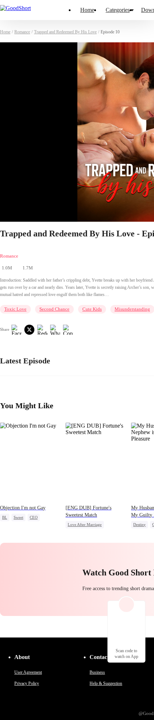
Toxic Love (15, 309)
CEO (34, 517)
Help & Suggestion (106, 683)
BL (4, 517)
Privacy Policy (26, 683)
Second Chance (54, 309)
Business (97, 672)
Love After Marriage (85, 524)
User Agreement (28, 672)
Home (87, 10)
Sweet (18, 517)
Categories (118, 10)
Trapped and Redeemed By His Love (65, 31)
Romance (22, 31)
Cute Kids (92, 309)
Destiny (139, 524)
